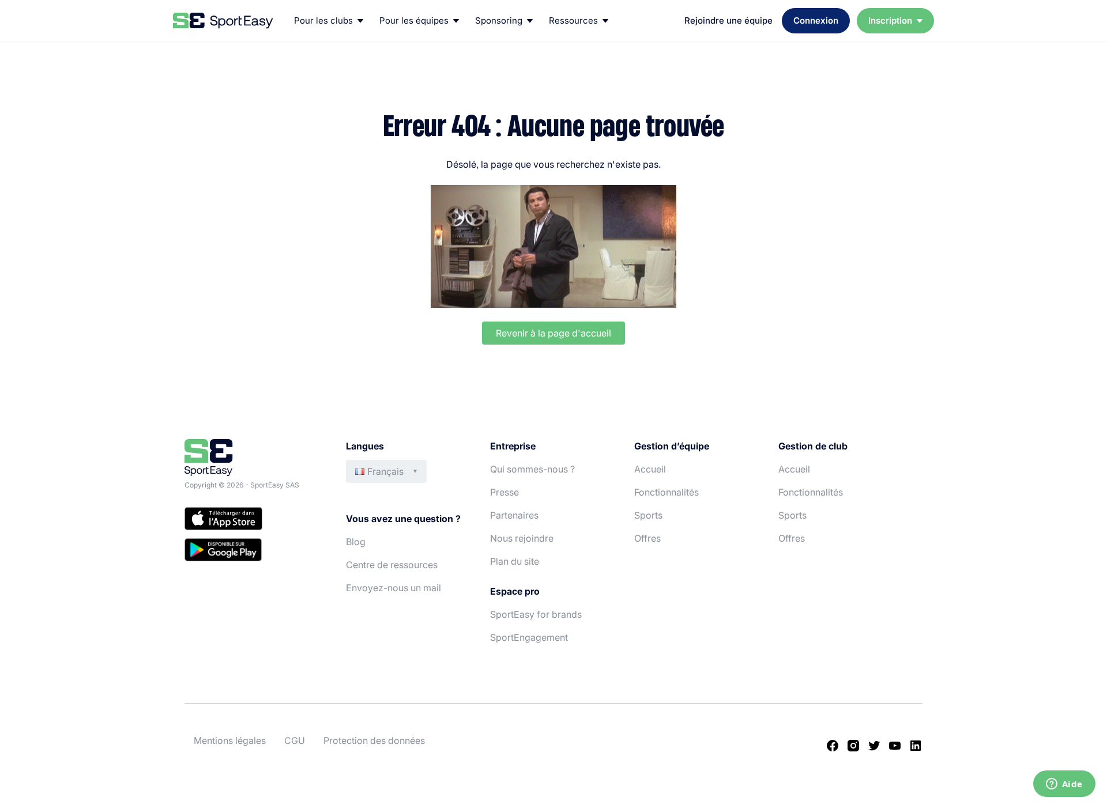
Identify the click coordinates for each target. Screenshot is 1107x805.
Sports (648, 515)
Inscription (890, 20)
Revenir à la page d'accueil (553, 333)
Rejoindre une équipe (728, 20)
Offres (647, 538)
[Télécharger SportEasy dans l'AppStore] (253, 520)
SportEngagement (529, 637)
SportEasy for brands (536, 614)
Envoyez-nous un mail (393, 588)
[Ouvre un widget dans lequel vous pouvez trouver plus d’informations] (1064, 784)
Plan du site (514, 561)
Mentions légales (230, 740)
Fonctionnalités (666, 492)
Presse (504, 492)
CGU (294, 740)
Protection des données (374, 740)
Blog (356, 541)
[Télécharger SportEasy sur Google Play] (253, 551)
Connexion (815, 20)
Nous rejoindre (522, 538)
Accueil (650, 469)
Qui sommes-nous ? (532, 469)
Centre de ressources (392, 564)
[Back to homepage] (223, 21)
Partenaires (514, 515)
